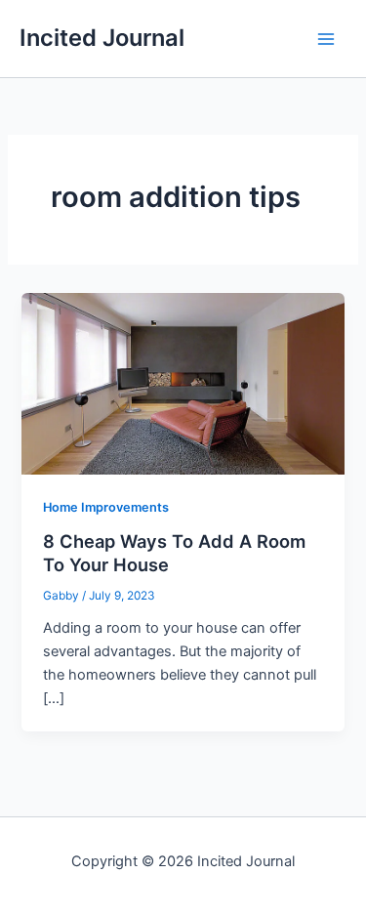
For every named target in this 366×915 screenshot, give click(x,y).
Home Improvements (106, 507)
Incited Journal (102, 37)
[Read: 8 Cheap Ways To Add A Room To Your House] (182, 383)
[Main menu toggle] (325, 39)
